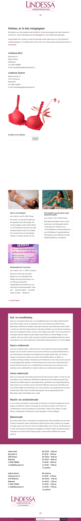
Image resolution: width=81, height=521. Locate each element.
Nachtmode (40, 161)
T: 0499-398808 (13, 462)
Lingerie (17, 161)
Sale (63, 169)
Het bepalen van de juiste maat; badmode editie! (56, 214)
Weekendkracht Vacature (20, 267)
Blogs (31, 216)
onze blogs (12, 45)
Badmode (63, 161)
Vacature (33, 270)
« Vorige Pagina (14, 300)
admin (16, 216)
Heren (17, 169)
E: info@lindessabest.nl (16, 465)
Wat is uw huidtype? (18, 213)
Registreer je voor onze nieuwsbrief (24, 519)
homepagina (39, 35)
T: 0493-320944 (13, 484)
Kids (40, 169)
